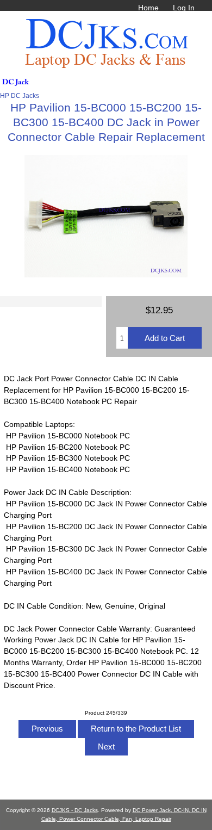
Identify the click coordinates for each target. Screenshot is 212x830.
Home (148, 7)
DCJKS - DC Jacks (75, 810)
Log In (184, 7)
